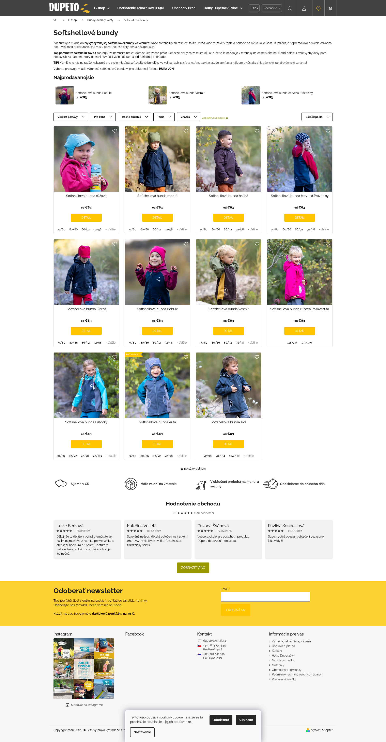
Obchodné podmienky (287, 669)
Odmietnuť (221, 720)
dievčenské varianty (293, 62)
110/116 (225, 62)
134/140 (307, 342)
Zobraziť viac (193, 568)
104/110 (234, 455)
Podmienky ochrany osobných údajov (297, 674)
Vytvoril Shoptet (322, 730)
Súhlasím (246, 720)
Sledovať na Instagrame (87, 705)
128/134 (185, 62)
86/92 (86, 229)
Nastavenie (142, 732)
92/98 (195, 62)
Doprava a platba (283, 646)
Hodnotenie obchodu (193, 504)
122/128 (206, 62)
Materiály (278, 665)
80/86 (73, 229)
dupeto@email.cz (214, 640)
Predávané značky (284, 679)
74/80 (61, 229)
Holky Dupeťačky (283, 655)
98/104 (97, 455)
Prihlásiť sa (235, 610)
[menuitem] (101, 8)
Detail (86, 217)
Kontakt (277, 650)
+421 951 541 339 (214, 654)
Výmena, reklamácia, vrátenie (291, 641)
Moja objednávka (283, 660)
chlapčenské (265, 62)
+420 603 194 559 (214, 645)
